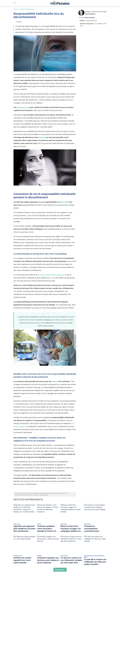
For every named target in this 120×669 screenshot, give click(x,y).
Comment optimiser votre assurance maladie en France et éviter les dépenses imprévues (46, 528)
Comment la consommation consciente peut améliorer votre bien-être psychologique (93, 528)
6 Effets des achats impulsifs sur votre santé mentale (22, 560)
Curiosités (64, 555)
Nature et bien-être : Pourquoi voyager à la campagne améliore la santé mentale (70, 528)
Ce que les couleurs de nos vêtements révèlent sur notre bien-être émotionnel (71, 560)
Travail (39, 555)
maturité (42, 137)
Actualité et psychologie (27, 9)
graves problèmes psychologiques (51, 275)
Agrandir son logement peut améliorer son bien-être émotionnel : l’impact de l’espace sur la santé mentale (25, 528)
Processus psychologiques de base (94, 556)
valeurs (55, 381)
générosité (63, 202)
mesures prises (23, 107)
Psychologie (18, 555)
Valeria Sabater (90, 14)
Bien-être (17, 524)
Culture (16, 9)
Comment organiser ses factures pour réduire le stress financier (48, 560)
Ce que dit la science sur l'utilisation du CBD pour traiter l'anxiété (95, 561)
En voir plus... (60, 570)
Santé (39, 524)
